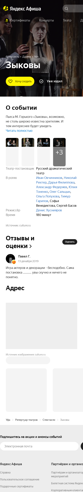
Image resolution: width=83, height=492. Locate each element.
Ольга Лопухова (47, 196)
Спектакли (49, 361)
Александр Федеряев (51, 187)
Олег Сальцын (60, 192)
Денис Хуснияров (49, 210)
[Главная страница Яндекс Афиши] (5, 8)
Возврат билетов (11, 434)
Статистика (57, 480)
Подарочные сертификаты (16, 427)
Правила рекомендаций (15, 448)
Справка (5, 414)
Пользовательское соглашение (19, 420)
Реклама (74, 480)
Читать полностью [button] (19, 131)
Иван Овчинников (49, 178)
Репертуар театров (26, 361)
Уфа (8, 361)
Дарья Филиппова (61, 182)
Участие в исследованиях (16, 441)
